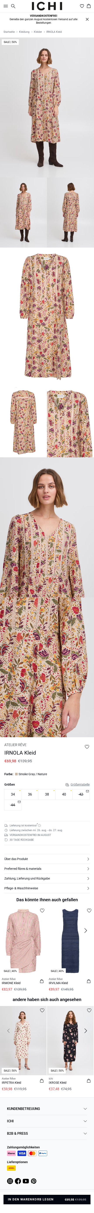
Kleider (38, 31)
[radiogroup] (47, 800)
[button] (47, 859)
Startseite (9, 31)
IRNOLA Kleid (54, 31)
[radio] (12, 794)
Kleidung (24, 31)
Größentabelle (80, 784)
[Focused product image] (47, 107)
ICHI (10, 1121)
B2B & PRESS (17, 1133)
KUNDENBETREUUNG (23, 1109)
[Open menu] (5, 6)
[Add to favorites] (87, 746)
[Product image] (23, 212)
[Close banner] (87, 19)
